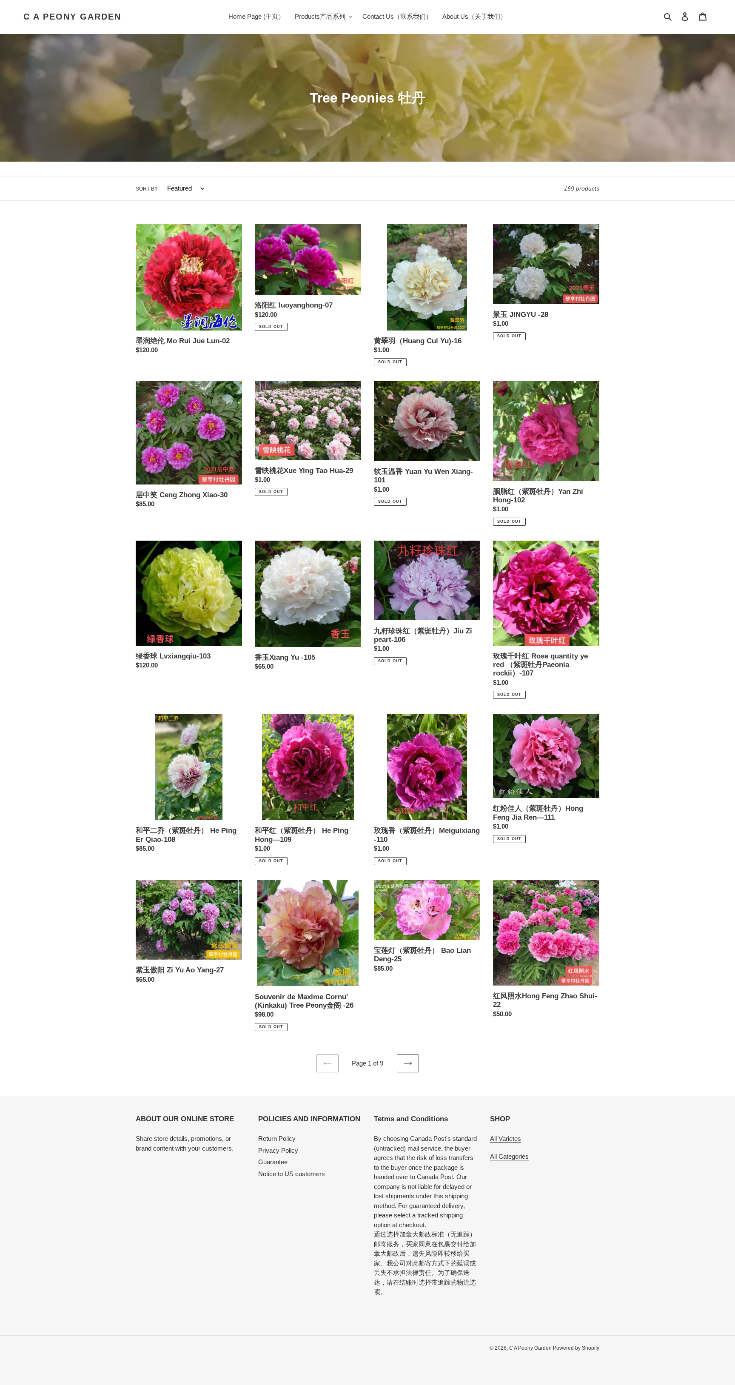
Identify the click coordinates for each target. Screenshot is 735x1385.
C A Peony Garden (72, 16)
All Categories (509, 1156)
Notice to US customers (291, 1173)
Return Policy (277, 1138)
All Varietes (505, 1138)
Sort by (147, 189)
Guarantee (273, 1162)
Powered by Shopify (576, 1348)
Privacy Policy (278, 1150)
